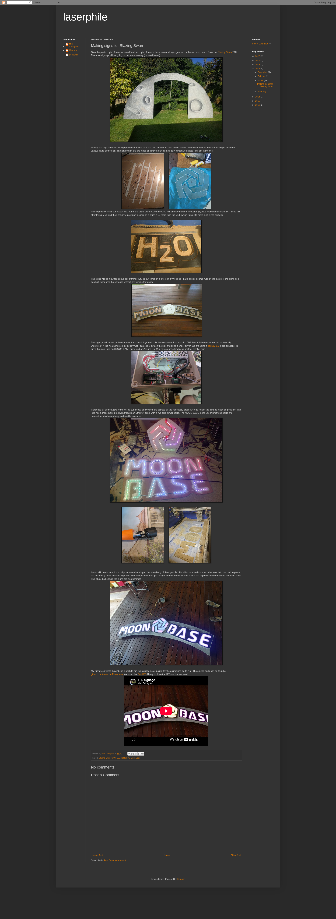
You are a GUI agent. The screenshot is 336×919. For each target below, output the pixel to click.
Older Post (236, 855)
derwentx (73, 55)
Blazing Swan (225, 52)
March (261, 80)
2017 (258, 68)
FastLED (142, 674)
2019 (258, 60)
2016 (258, 97)
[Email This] (129, 754)
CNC (113, 758)
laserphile (85, 17)
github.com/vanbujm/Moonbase (107, 674)
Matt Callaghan (74, 45)
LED (118, 758)
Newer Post (97, 855)
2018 (258, 64)
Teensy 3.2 (213, 346)
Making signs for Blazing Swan (265, 85)
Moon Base (135, 758)
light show (125, 758)
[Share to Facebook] (139, 754)
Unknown (73, 50)
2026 (258, 56)
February (262, 91)
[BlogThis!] (132, 754)
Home (167, 855)
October (262, 76)
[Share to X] (136, 754)
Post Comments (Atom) (115, 860)
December (263, 72)
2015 (258, 101)
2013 (258, 105)
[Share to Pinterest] (142, 754)
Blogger (180, 879)
